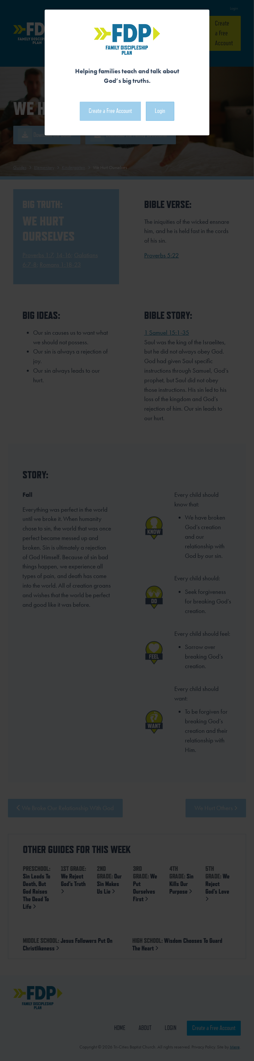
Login (160, 110)
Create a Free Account (110, 110)
